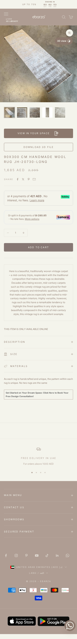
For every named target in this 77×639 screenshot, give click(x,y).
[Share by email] (34, 179)
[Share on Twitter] (23, 179)
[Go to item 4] (47, 112)
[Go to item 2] (22, 112)
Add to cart (38, 247)
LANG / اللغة (36, 573)
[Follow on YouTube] (37, 555)
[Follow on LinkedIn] (57, 555)
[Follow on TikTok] (47, 555)
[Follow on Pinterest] (26, 555)
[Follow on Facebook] (6, 555)
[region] (38, 456)
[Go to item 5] (60, 112)
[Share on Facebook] (17, 179)
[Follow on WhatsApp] (67, 555)
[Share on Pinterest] (28, 179)
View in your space (34, 133)
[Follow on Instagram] (16, 555)
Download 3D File (38, 147)
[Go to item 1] (9, 112)
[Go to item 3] (34, 112)
